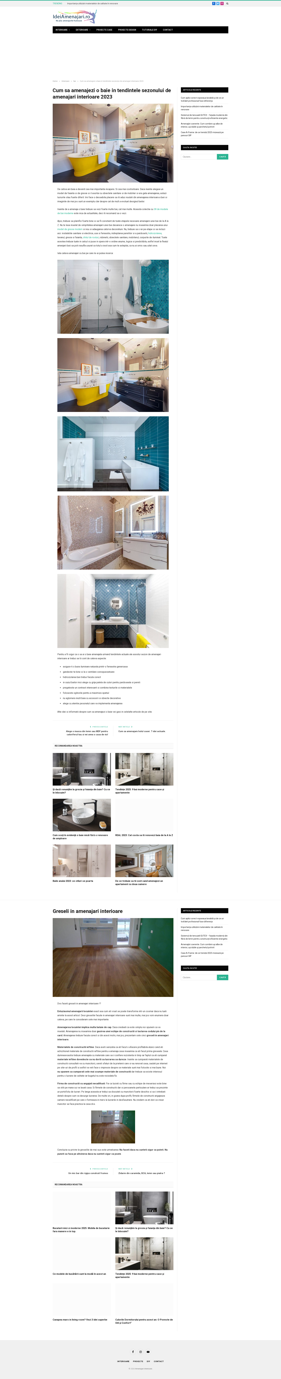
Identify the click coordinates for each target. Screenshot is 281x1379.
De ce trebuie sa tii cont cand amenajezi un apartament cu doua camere (139, 883)
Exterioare (82, 30)
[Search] (227, 3)
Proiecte (138, 1361)
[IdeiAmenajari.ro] (75, 16)
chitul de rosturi (91, 237)
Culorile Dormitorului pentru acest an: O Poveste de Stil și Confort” (144, 1321)
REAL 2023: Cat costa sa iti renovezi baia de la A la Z (144, 835)
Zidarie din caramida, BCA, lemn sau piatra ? (141, 1173)
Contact (168, 30)
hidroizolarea (155, 233)
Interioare (61, 30)
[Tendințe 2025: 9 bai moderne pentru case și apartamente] (144, 769)
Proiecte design (127, 30)
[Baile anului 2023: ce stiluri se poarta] (82, 861)
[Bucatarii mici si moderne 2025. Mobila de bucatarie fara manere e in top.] (82, 1208)
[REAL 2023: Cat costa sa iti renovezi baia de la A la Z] (144, 815)
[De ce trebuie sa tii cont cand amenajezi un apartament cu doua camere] (144, 861)
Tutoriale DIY (149, 30)
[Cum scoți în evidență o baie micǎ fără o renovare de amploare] (82, 815)
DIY (148, 1361)
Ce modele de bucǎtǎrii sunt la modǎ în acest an (79, 1274)
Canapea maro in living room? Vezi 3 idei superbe (80, 1319)
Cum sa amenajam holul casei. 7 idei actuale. (142, 731)
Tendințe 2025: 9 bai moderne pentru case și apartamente (139, 791)
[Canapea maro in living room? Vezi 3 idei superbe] (82, 1299)
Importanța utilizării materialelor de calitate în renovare (92, 3)
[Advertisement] (140, 56)
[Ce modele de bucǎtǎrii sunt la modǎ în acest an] (82, 1253)
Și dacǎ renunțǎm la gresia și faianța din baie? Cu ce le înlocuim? (81, 791)
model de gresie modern (70, 229)
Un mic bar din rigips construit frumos (88, 1173)
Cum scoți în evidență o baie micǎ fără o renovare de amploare (80, 837)
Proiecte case (104, 30)
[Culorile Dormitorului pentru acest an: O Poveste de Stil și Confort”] (144, 1299)
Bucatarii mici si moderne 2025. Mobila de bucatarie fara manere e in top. (81, 1230)
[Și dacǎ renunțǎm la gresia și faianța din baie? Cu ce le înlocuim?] (82, 769)
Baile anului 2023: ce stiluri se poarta (73, 881)
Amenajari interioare (143, 1369)
